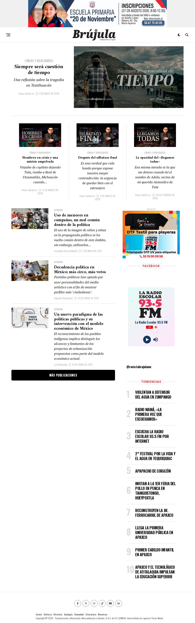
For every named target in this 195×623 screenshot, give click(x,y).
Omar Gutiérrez (26, 93)
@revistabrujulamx (138, 367)
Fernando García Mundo (65, 251)
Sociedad (79, 614)
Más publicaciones (63, 375)
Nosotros (102, 614)
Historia (58, 614)
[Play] (147, 339)
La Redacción (60, 364)
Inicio (39, 614)
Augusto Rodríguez (63, 298)
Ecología (68, 614)
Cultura (48, 614)
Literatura (91, 614)
